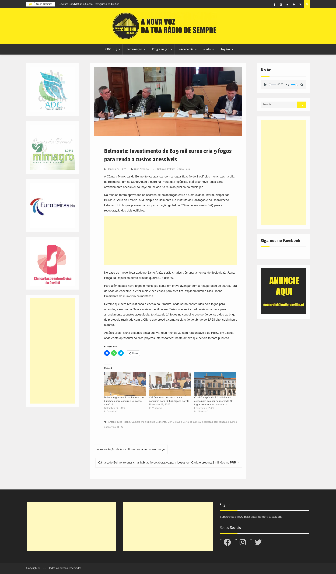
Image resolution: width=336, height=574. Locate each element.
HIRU (120, 426)
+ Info (207, 49)
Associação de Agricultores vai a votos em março (132, 449)
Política (171, 168)
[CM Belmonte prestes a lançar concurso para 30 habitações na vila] (170, 384)
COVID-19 (111, 49)
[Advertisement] (170, 240)
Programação (160, 49)
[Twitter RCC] (287, 4)
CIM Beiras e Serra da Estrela (184, 421)
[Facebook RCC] (274, 4)
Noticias (161, 168)
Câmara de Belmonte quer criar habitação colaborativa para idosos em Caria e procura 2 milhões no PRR (167, 462)
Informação (134, 49)
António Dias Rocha (119, 421)
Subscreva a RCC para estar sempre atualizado (251, 516)
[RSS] (294, 4)
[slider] (272, 84)
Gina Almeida (141, 168)
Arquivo (225, 49)
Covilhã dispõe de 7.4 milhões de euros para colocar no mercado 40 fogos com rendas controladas (213, 401)
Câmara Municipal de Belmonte (148, 421)
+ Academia (186, 49)
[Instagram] (281, 4)
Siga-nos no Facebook (280, 240)
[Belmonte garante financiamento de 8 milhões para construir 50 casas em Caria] (125, 384)
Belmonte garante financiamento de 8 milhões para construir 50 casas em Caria (124, 401)
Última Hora (183, 168)
